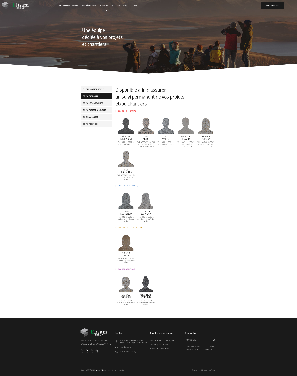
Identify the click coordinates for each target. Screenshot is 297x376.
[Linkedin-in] (92, 351)
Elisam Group (101, 370)
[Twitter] (87, 351)
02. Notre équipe (90, 96)
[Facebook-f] (82, 351)
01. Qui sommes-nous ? (93, 89)
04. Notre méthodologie (94, 110)
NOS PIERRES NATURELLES (68, 5)
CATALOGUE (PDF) (272, 5)
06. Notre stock (90, 124)
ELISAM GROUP (105, 5)
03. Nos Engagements (93, 103)
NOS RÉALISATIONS (89, 5)
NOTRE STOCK (122, 5)
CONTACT (135, 5)
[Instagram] (97, 351)
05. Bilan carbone (91, 117)
